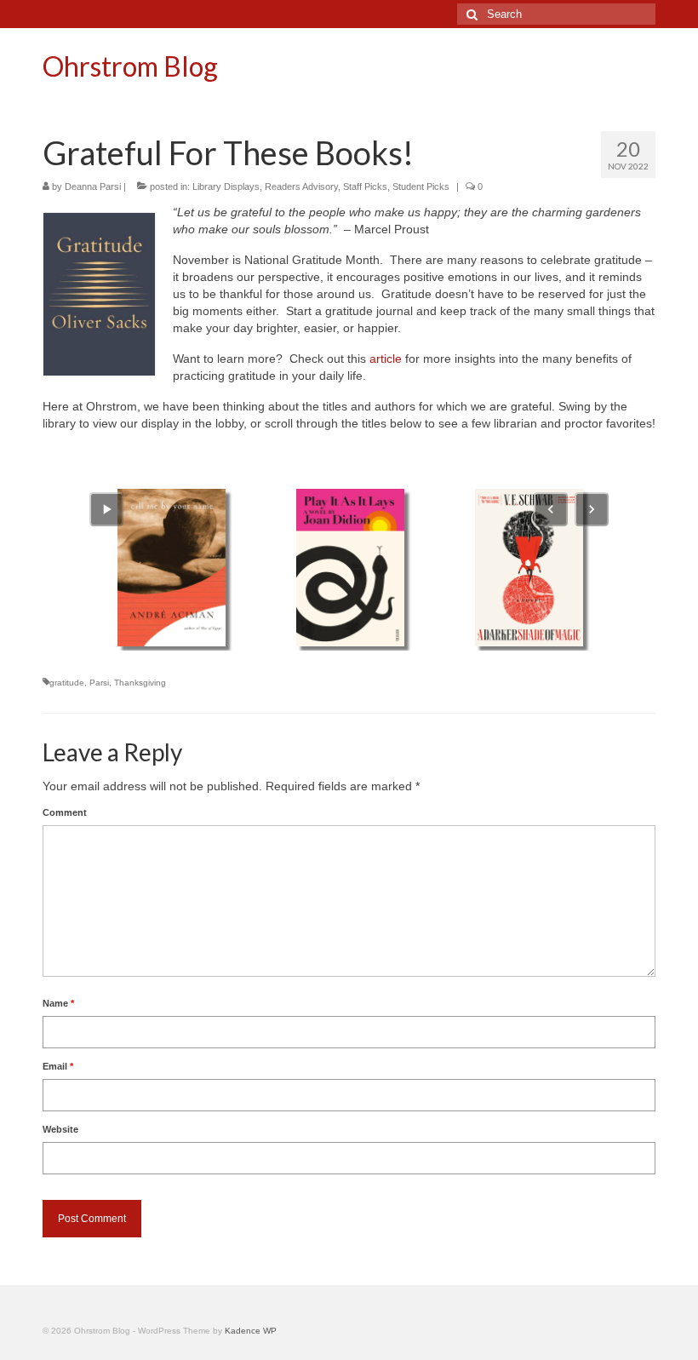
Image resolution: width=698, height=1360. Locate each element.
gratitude (66, 682)
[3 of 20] (528, 567)
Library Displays (226, 186)
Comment (65, 812)
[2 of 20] (350, 567)
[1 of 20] (171, 567)
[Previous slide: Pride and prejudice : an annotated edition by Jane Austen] (551, 509)
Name (58, 1003)
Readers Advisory (301, 186)
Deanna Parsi (93, 186)
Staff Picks (365, 186)
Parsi (99, 682)
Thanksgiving (140, 682)
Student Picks (420, 186)
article (387, 358)
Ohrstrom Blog (130, 66)
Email (58, 1066)
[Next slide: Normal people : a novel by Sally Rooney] (592, 509)
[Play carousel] (106, 509)
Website (60, 1129)
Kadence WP (251, 1330)
